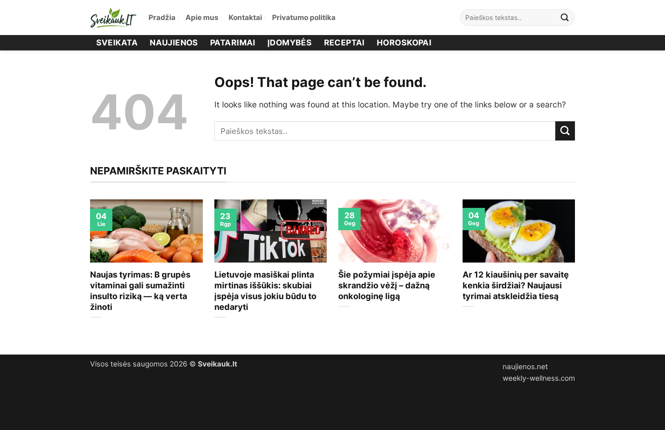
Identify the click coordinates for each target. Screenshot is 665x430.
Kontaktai (245, 17)
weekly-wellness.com (539, 378)
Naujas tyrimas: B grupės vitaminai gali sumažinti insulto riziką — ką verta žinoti (140, 290)
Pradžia (162, 17)
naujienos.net (525, 366)
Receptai (344, 42)
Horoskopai (404, 42)
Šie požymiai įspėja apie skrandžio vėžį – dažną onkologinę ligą (386, 285)
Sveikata (117, 42)
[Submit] (564, 17)
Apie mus (202, 17)
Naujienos (174, 42)
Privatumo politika (304, 17)
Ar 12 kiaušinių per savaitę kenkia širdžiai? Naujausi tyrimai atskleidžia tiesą (516, 285)
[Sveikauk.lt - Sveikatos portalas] (113, 17)
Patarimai (233, 42)
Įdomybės (289, 42)
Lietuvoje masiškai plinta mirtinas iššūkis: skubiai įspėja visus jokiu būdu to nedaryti (265, 290)
